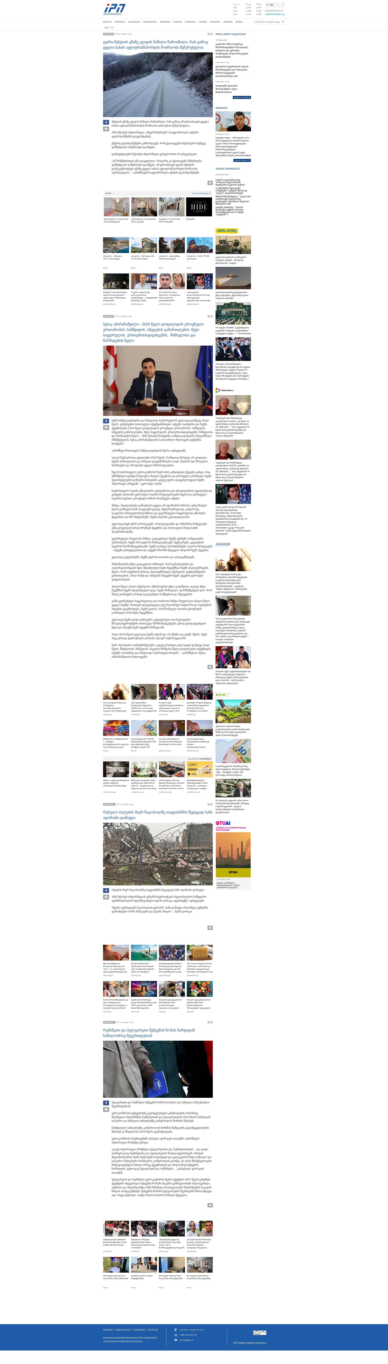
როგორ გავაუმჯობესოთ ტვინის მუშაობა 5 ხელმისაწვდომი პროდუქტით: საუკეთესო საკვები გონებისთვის (199, 1005)
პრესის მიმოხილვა (228, 168)
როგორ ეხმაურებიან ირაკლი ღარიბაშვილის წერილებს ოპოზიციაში (170, 741)
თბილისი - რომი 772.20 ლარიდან (198, 257)
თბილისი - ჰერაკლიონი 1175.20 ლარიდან (142, 257)
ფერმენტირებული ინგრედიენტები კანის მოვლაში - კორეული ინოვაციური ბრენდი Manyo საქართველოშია (198, 785)
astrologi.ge (164, 1251)
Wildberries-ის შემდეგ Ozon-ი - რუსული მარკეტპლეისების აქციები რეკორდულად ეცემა (116, 743)
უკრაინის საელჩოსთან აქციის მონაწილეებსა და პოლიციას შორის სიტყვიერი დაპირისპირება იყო (232, 71)
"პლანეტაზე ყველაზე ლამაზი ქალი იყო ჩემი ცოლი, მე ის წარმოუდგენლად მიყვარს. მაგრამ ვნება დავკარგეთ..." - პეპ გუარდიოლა (172, 1247)
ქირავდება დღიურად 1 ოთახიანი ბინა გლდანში (199, 1277)
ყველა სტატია (241, 160)
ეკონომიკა (190, 22)
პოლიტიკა (120, 22)
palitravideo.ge (109, 304)
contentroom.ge (109, 792)
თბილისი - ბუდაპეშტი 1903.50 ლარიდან (169, 257)
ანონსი (239, 22)
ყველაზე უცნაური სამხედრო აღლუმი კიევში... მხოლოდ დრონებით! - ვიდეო (231, 260)
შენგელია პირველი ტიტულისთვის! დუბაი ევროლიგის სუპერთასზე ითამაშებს (143, 1243)
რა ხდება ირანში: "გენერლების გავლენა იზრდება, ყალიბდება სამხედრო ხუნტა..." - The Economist (233, 330)
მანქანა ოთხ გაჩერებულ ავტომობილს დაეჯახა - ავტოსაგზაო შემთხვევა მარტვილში (115, 296)
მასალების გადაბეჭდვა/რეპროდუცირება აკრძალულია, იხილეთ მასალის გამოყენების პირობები (130, 1339)
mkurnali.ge (108, 975)
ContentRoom (205, 759)
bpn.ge (236, 4)
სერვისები (139, 1330)
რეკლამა (153, 1330)
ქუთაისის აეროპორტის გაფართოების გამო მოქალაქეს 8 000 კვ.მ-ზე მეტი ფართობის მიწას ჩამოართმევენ (233, 730)
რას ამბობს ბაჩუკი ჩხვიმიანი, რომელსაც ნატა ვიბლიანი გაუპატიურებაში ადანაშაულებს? (169, 297)
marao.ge (107, 1012)
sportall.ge (107, 1251)
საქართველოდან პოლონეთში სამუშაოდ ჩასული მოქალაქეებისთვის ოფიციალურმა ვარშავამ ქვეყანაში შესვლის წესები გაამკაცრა (199, 747)
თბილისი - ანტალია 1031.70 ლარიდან (112, 257)
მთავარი (107, 22)
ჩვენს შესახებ (123, 1330)
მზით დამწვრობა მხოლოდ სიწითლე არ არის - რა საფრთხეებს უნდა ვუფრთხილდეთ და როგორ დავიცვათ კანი (115, 969)
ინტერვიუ (221, 108)
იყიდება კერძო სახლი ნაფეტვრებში (142, 1277)
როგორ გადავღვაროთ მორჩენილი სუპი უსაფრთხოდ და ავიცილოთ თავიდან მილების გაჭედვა (170, 1005)
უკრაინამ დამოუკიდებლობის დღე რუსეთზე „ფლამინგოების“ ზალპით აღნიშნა (232, 295)
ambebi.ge (107, 714)
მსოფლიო (165, 22)
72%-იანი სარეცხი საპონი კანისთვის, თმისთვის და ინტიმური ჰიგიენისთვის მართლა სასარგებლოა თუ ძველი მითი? (200, 969)
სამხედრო (215, 22)
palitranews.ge (165, 751)
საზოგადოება (150, 22)
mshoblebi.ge (164, 975)
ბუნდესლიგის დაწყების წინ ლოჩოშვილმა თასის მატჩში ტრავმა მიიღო (115, 1242)
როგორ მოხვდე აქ (201, 193)
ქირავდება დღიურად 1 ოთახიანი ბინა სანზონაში (115, 1277)
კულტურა (227, 22)
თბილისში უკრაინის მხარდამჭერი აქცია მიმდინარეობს (227, 89)
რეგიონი (177, 22)
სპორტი (203, 22)
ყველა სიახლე (241, 97)
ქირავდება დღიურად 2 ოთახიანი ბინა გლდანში (171, 1277)
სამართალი (134, 22)
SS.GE (108, 193)
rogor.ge (162, 1012)
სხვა (107, 27)
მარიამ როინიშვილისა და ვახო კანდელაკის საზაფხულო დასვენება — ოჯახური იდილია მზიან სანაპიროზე (116, 1005)
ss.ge (105, 1287)
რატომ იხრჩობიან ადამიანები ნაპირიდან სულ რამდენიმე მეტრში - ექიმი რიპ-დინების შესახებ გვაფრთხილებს (143, 969)
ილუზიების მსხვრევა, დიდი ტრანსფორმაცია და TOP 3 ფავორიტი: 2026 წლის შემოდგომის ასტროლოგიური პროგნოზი (144, 1006)
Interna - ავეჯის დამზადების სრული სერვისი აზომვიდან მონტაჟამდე (116, 783)
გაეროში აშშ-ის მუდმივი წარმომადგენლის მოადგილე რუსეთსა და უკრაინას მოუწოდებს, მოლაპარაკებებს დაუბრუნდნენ (232, 50)
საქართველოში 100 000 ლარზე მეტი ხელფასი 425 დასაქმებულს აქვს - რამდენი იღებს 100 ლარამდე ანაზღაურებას (143, 744)
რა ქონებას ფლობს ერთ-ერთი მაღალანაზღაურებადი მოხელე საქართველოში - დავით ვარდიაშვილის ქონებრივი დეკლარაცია (232, 806)
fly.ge (105, 268)
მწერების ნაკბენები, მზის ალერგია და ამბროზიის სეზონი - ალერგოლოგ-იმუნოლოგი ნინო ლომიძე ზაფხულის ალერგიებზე (143, 785)
